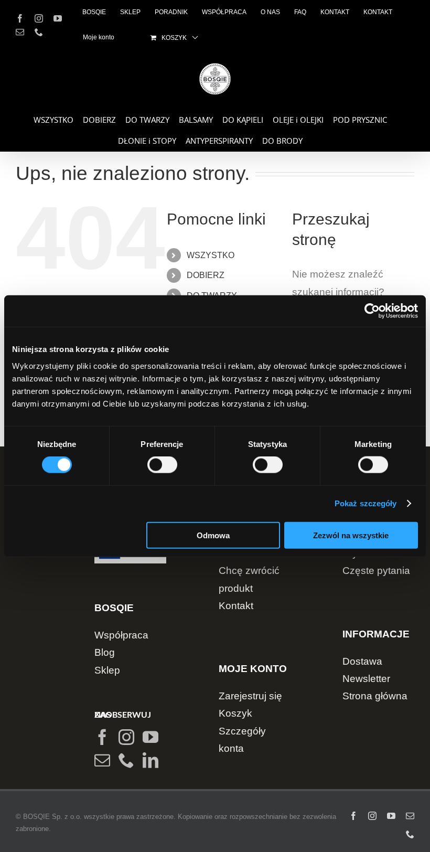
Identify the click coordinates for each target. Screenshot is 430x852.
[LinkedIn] (150, 760)
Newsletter (366, 678)
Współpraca (121, 635)
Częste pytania (376, 570)
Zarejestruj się (250, 695)
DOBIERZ (205, 275)
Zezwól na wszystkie (351, 534)
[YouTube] (150, 737)
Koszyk (235, 713)
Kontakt (236, 605)
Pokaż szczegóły (366, 503)
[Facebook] (102, 737)
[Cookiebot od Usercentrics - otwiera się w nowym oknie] (372, 311)
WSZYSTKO (210, 255)
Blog (104, 652)
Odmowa (213, 534)
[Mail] (102, 760)
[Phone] (126, 760)
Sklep (107, 670)
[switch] (162, 464)
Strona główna (374, 695)
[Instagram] (126, 737)
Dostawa (362, 661)
